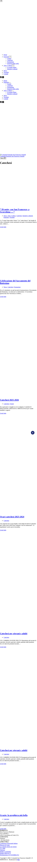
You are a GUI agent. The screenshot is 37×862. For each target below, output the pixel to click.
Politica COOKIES (5, 851)
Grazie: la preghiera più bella (13, 815)
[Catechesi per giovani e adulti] (18, 629)
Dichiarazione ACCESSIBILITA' (9, 855)
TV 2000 (2, 848)
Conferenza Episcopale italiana (9, 843)
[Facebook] (1, 102)
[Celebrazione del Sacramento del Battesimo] (18, 277)
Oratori (9, 84)
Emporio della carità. (13, 89)
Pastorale (6, 82)
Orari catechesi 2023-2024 (12, 517)
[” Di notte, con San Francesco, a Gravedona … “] (18, 205)
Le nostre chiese (11, 92)
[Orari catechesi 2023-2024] (18, 513)
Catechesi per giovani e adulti (13, 633)
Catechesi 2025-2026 (9, 400)
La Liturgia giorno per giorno (8, 846)
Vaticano (2, 850)
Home (5, 80)
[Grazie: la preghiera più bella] (18, 811)
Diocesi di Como (5, 845)
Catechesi (10, 85)
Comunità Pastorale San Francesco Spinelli (12, 156)
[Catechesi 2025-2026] (18, 396)
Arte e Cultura (8, 90)
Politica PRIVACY (5, 853)
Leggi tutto (3, 227)
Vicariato (6, 97)
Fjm (18, 859)
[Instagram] (3, 102)
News (5, 95)
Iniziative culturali (12, 94)
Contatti (6, 99)
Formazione (10, 87)
